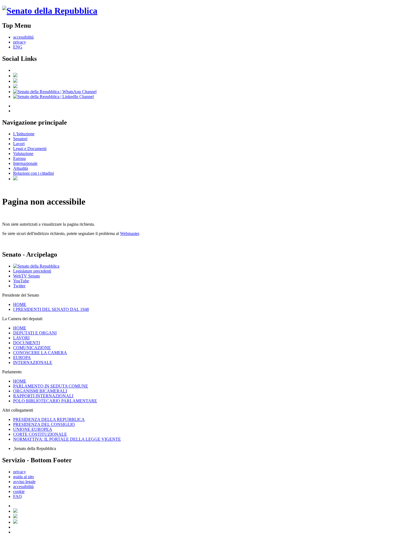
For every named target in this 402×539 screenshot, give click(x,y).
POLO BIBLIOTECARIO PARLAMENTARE (55, 400)
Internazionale (25, 163)
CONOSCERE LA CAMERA (40, 352)
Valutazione (23, 153)
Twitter (19, 285)
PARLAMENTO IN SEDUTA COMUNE (50, 386)
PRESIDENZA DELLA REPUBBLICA (49, 419)
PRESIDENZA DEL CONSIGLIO (44, 424)
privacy (19, 42)
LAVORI (21, 338)
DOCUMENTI (26, 342)
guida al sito (23, 476)
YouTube (21, 281)
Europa (19, 158)
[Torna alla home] (49, 11)
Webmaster (129, 233)
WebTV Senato (26, 276)
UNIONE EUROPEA (32, 429)
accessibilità (23, 37)
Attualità (20, 168)
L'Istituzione (23, 133)
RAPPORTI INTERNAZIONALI (43, 396)
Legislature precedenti (32, 271)
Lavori (19, 143)
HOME (19, 304)
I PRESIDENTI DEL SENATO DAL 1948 (51, 309)
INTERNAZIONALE (32, 362)
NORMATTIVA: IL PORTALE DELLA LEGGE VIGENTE (67, 439)
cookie (19, 491)
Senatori (20, 138)
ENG (17, 47)
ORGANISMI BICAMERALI (40, 391)
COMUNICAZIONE (32, 347)
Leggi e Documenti (29, 148)
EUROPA (22, 357)
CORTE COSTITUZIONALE (40, 434)
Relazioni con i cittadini (33, 173)
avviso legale (24, 481)
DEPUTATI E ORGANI (35, 333)
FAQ (17, 496)
